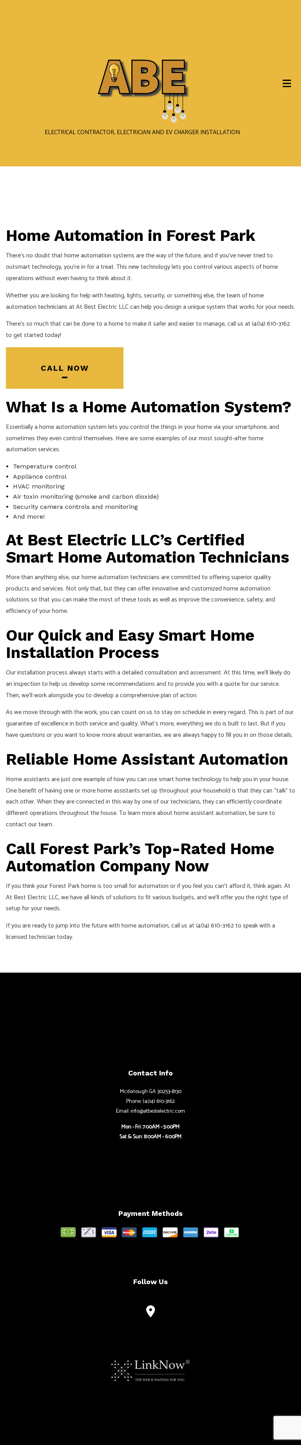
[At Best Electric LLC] (142, 77)
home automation (87, 255)
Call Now (65, 368)
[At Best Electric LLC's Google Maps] (150, 1313)
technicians (52, 307)
